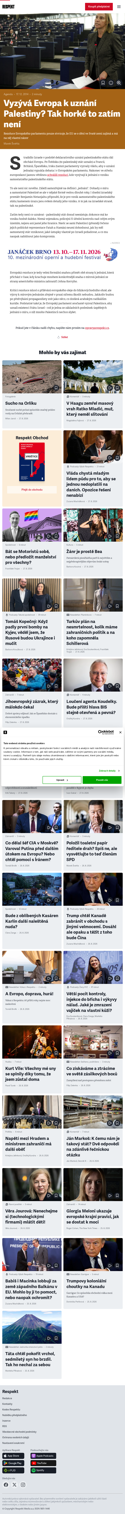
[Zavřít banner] (120, 732)
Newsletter (75, 615)
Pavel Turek (10, 1085)
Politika (8, 1132)
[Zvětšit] (62, 51)
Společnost (10, 545)
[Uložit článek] (103, 82)
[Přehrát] (110, 388)
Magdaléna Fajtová (75, 420)
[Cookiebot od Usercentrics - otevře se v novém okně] (100, 732)
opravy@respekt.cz (97, 328)
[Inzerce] (62, 254)
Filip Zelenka (11, 722)
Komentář (74, 396)
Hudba (8, 1062)
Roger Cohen (72, 1228)
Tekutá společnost (26, 615)
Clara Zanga (10, 933)
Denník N (82, 1161)
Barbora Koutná (73, 567)
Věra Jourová (11, 1228)
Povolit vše (102, 780)
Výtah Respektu (86, 466)
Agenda (8, 94)
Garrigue (85, 1274)
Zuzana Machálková (75, 501)
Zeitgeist (83, 1347)
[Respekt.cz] (8, 6)
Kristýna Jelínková (74, 649)
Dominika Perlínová (75, 1302)
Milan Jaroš (10, 418)
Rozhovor (70, 1420)
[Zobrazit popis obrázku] (111, 82)
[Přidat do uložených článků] (56, 388)
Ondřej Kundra (73, 718)
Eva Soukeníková (91, 649)
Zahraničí (9, 695)
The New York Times (88, 1228)
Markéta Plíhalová (13, 1371)
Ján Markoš (71, 1161)
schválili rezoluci (57, 175)
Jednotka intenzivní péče (31, 1347)
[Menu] (119, 6)
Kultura (69, 545)
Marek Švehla (11, 143)
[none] (119, 82)
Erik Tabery (10, 793)
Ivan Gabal (71, 793)
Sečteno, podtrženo (90, 1062)
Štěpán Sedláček (74, 1376)
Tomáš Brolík (11, 866)
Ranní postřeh (15, 1204)
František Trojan (12, 569)
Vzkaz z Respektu (27, 987)
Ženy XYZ (83, 987)
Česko (8, 1420)
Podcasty (74, 466)
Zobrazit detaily (107, 770)
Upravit (60, 780)
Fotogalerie (10, 396)
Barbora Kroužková (14, 649)
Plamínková (86, 615)
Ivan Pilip (70, 1511)
